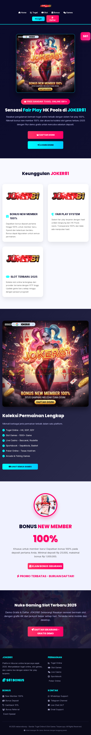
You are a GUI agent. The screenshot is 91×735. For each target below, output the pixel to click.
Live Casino (56, 672)
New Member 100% (14, 696)
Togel (35, 12)
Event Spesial (9, 714)
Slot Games (56, 667)
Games (69, 12)
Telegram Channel (59, 700)
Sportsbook (56, 676)
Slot (46, 12)
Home (23, 12)
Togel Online (56, 663)
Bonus (56, 12)
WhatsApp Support (59, 696)
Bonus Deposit (12, 700)
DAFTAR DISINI (47, 134)
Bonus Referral (12, 709)
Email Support (57, 709)
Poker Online (55, 681)
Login (39, 19)
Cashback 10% (12, 705)
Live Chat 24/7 (57, 705)
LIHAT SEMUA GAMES (21, 466)
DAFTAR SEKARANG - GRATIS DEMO (46, 631)
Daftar (53, 20)
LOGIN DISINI (47, 144)
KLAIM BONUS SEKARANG (47, 566)
